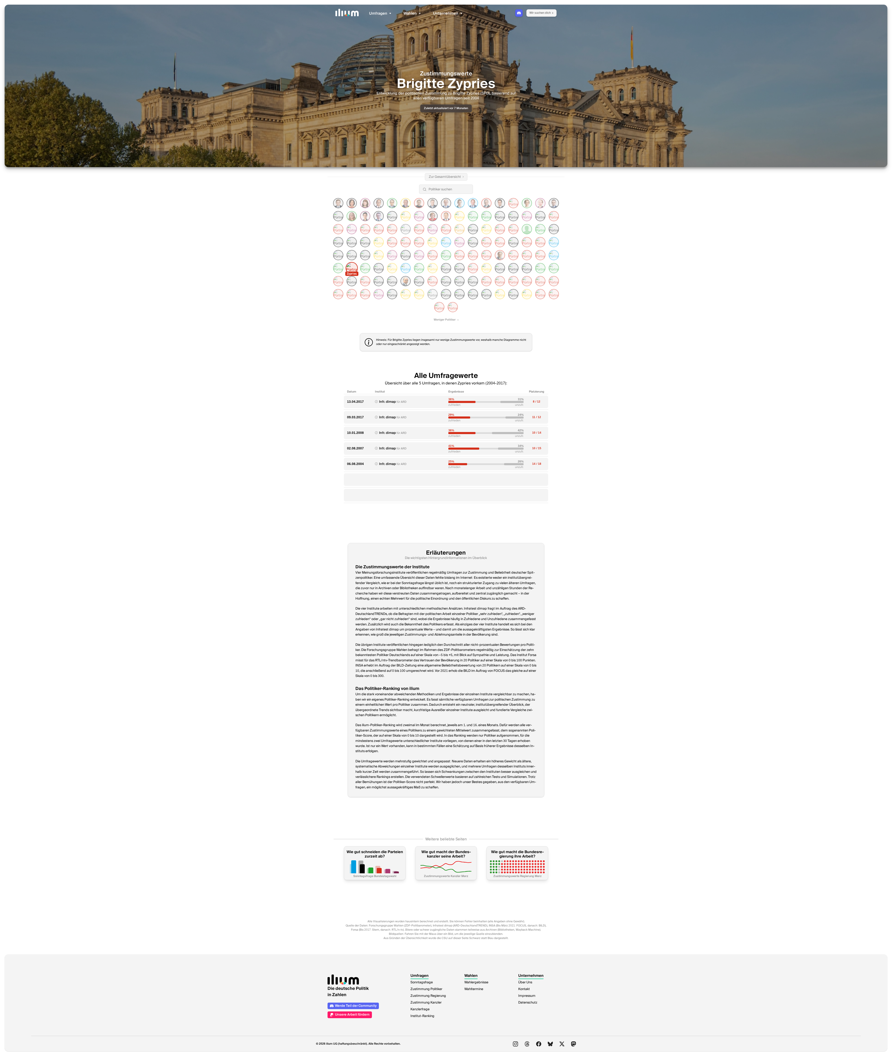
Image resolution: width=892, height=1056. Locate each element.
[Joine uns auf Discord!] (519, 13)
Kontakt (524, 989)
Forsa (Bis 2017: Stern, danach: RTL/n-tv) (377, 929)
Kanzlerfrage (420, 1009)
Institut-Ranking (422, 1016)
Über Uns (525, 982)
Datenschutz (527, 1002)
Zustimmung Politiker (426, 989)
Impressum (526, 996)
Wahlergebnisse (476, 982)
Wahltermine (473, 989)
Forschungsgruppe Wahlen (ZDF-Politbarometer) (400, 925)
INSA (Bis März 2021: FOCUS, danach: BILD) (517, 925)
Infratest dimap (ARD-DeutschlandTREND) (460, 925)
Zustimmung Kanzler (426, 1002)
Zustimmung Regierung (428, 996)
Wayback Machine (528, 929)
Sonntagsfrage (421, 982)
